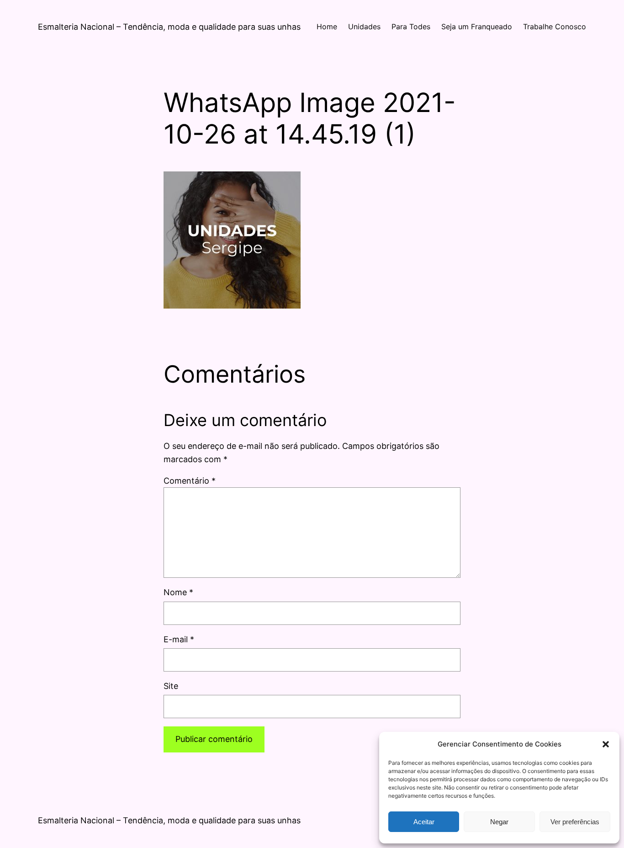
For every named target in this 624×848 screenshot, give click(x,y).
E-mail (179, 639)
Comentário (190, 480)
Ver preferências (574, 822)
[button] (605, 744)
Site (171, 686)
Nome (178, 592)
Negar (499, 822)
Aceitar (423, 822)
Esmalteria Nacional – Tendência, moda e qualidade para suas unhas (169, 27)
